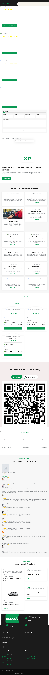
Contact (28, 657)
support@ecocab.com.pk (14, 626)
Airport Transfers (13, 252)
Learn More (29, 578)
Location (37, 114)
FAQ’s (39, 3)
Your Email (16, 114)
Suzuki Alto (13, 312)
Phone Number (27, 114)
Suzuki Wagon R (13, 338)
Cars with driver (36, 236)
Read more (33, 553)
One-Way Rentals (12, 266)
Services (25, 3)
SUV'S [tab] (32, 303)
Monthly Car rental (36, 211)
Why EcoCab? (19, 3)
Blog (30, 3)
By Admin (5, 576)
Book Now (13, 328)
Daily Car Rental (36, 196)
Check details (36, 202)
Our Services (29, 641)
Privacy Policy (5, 672)
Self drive (12, 236)
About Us (28, 636)
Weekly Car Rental (13, 221)
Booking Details (6, 119)
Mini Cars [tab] (17, 303)
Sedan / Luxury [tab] (25, 303)
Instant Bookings (36, 281)
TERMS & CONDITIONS (31, 658)
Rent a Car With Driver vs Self (11, 604)
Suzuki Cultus (36, 312)
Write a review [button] (4, 476)
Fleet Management (13, 281)
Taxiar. (4, 670)
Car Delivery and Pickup (36, 252)
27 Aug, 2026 (10, 654)
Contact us (44, 3)
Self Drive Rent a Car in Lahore (35, 575)
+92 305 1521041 (31, 626)
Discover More (6, 178)
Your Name (5, 114)
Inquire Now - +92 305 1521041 (9, 25)
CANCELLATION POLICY (31, 656)
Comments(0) (11, 576)
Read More (9, 658)
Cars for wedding (12, 196)
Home (13, 3)
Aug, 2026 (5, 573)
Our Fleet (34, 3)
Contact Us (29, 643)
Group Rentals (36, 266)
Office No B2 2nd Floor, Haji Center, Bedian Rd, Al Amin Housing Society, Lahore (35, 619)
